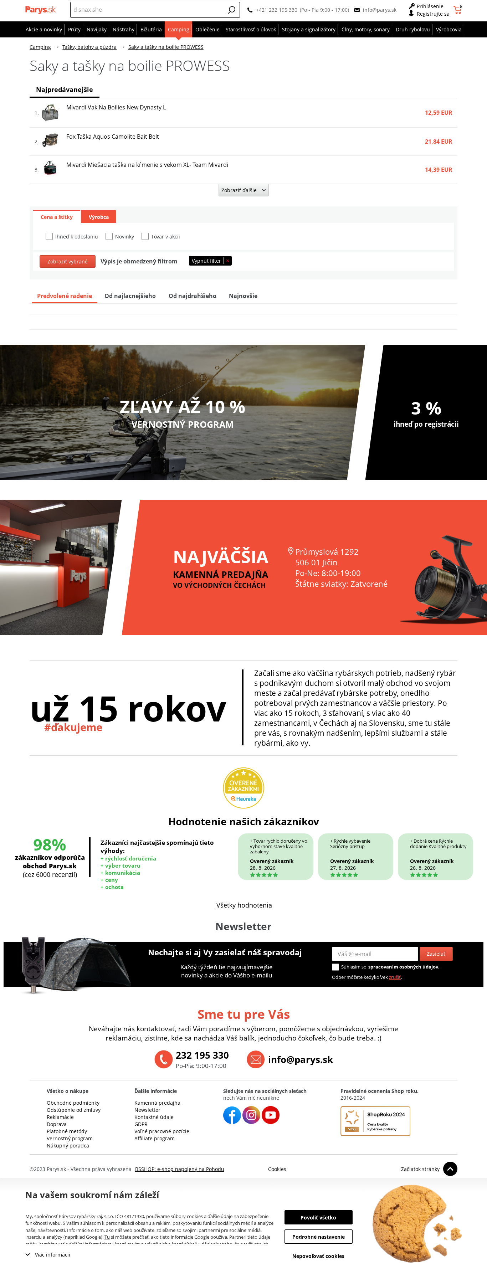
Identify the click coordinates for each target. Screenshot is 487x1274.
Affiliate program (154, 1138)
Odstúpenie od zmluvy (74, 1109)
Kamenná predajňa (157, 1102)
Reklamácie (60, 1117)
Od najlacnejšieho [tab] (130, 296)
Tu (107, 1237)
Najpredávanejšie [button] (64, 89)
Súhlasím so (353, 967)
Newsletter (147, 1109)
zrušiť (395, 977)
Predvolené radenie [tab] (64, 296)
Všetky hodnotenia (244, 905)
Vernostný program (70, 1138)
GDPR (141, 1124)
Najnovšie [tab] (243, 296)
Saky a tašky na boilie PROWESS (166, 46)
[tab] (56, 216)
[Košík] (458, 10)
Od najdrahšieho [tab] (192, 296)
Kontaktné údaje (154, 1117)
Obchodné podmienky (73, 1102)
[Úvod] (41, 10)
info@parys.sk (379, 9)
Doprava (57, 1124)
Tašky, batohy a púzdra (89, 46)
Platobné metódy (67, 1131)
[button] (231, 10)
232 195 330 (202, 1055)
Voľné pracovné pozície (161, 1131)
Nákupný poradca (68, 1145)
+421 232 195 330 (276, 9)
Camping (40, 46)
